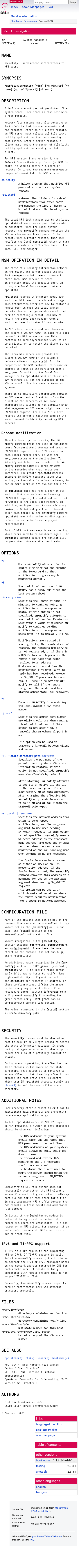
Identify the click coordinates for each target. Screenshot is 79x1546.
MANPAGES (16, 1)
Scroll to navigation (17, 31)
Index (14, 7)
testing (40, 1466)
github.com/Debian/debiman (47, 1536)
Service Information (24, 16)
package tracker (46, 1430)
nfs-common (31, 21)
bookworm (17, 21)
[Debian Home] (4, 7)
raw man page (45, 1435)
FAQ (50, 7)
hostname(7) (60, 1358)
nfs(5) (30, 1358)
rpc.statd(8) (14, 1358)
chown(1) (11, 1085)
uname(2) (43, 1358)
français (41, 1492)
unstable (41, 1471)
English (41, 1487)
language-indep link (49, 1424)
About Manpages (33, 7)
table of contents (49, 1445)
